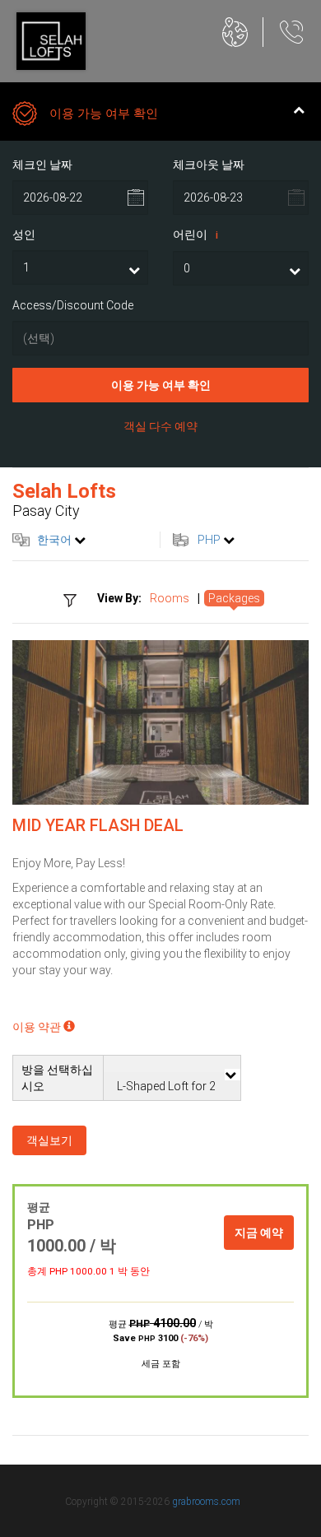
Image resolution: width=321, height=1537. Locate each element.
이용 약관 (37, 1026)
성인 (23, 234)
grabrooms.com (206, 1501)
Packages (234, 598)
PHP (209, 539)
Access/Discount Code (72, 305)
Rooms (169, 598)
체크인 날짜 (42, 164)
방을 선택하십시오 (57, 1078)
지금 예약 (259, 1232)
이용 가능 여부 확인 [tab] (103, 113)
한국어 (54, 539)
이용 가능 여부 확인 (161, 385)
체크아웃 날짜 (208, 164)
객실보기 (49, 1140)
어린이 (195, 234)
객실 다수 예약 (160, 426)
